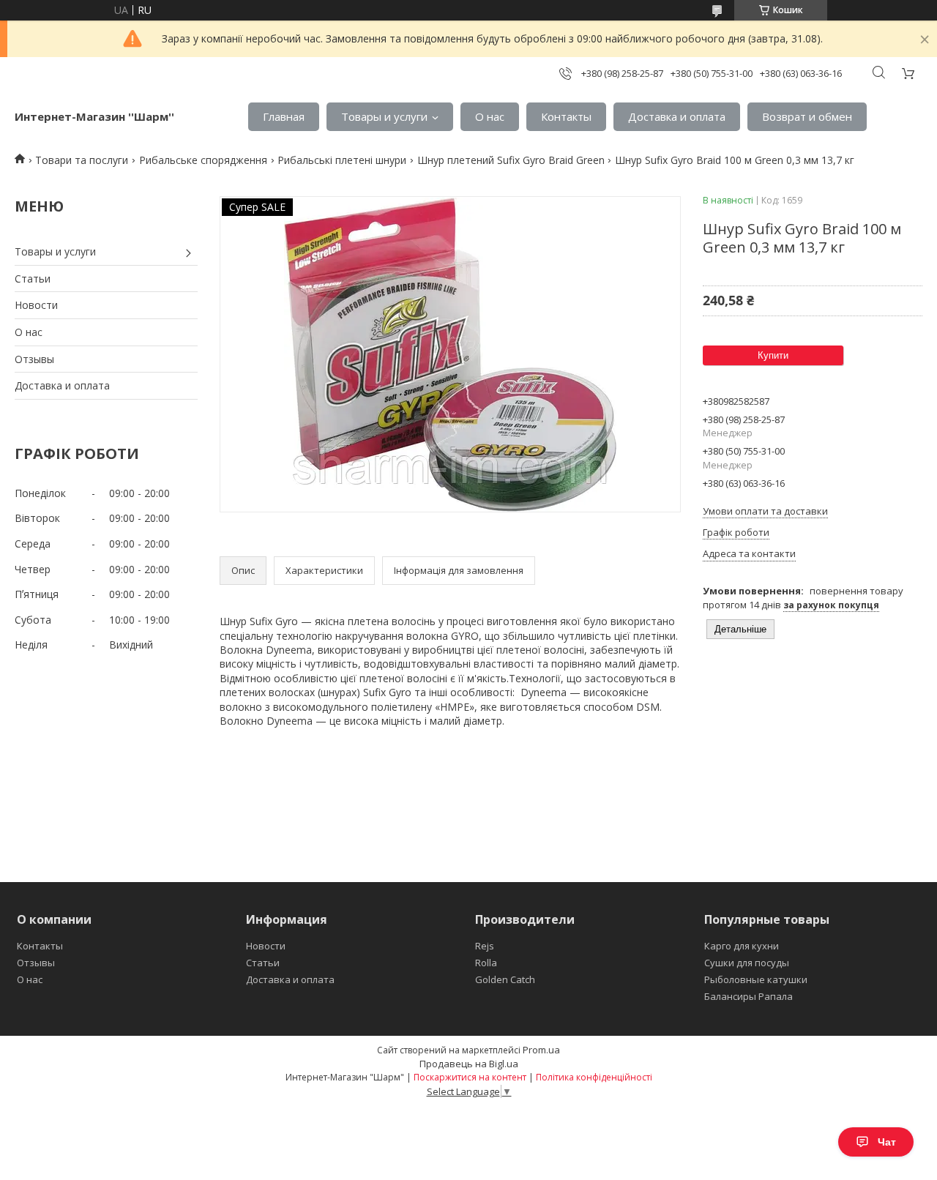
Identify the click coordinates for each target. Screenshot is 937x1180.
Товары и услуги (384, 116)
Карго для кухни (741, 945)
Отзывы (34, 359)
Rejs (484, 945)
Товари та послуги (81, 160)
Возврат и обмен (807, 116)
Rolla (486, 962)
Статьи (33, 278)
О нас (489, 116)
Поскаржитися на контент (470, 1077)
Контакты (566, 116)
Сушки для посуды (746, 962)
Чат (887, 1142)
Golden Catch (505, 979)
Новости (36, 305)
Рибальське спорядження (203, 160)
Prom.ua (541, 1049)
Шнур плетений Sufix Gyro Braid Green (511, 160)
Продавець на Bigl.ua (468, 1063)
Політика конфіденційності (594, 1077)
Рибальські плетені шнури (341, 160)
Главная (284, 116)
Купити (773, 355)
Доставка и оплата (676, 116)
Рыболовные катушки (755, 979)
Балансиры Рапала (748, 996)
